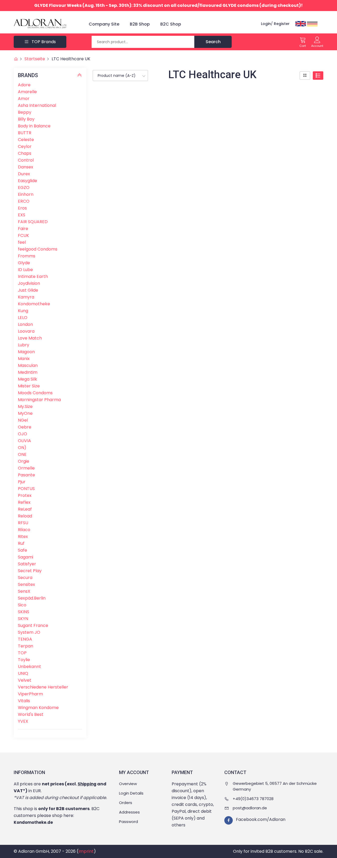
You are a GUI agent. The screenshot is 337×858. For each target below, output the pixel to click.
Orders (125, 802)
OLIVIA (24, 441)
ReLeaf (25, 509)
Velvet (24, 680)
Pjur (22, 482)
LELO (22, 318)
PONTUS (26, 489)
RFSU (23, 523)
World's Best (30, 714)
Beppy (24, 112)
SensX (24, 591)
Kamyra (26, 297)
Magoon (26, 352)
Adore (24, 85)
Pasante (26, 475)
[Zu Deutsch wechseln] (312, 23)
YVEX (23, 721)
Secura (25, 578)
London (25, 324)
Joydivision (29, 283)
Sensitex (26, 584)
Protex (25, 495)
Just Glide (28, 290)
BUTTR (24, 133)
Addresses (129, 812)
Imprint (86, 851)
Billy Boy (26, 119)
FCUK (23, 235)
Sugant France (33, 625)
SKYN (23, 619)
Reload (25, 516)
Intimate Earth (33, 276)
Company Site (104, 24)
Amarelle (27, 92)
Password (128, 821)
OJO (22, 434)
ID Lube (25, 270)
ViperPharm (30, 694)
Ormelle (26, 468)
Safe (22, 550)
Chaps (24, 153)
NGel (23, 420)
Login (266, 23)
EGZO (23, 187)
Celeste (26, 140)
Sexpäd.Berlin (32, 598)
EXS (21, 215)
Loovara (26, 331)
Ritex (23, 536)
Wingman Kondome (38, 708)
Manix (24, 359)
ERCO (23, 201)
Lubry (23, 345)
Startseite (34, 59)
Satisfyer (27, 564)
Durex (24, 174)
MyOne (25, 413)
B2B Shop (140, 24)
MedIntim (27, 372)
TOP (22, 653)
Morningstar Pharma (39, 400)
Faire (23, 229)
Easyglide (27, 181)
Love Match (30, 338)
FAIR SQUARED (33, 222)
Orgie (23, 461)
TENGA (25, 639)
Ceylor (25, 146)
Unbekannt (29, 667)
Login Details (131, 793)
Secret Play (30, 571)
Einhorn (25, 194)
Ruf (21, 543)
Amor (23, 99)
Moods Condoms (35, 393)
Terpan (25, 646)
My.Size (25, 406)
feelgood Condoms (37, 249)
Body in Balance (34, 126)
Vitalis (24, 701)
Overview (128, 783)
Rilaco (24, 530)
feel (22, 242)
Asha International (37, 105)
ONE (22, 454)
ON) (22, 448)
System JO (29, 632)
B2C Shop (170, 24)
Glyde (24, 263)
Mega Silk (27, 379)
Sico (22, 605)
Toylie (24, 660)
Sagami (25, 557)
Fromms (26, 256)
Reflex (24, 502)
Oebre (24, 427)
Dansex (25, 167)
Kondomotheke (34, 304)
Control (26, 160)
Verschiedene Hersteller (43, 687)
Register (282, 23)
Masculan (28, 365)
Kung (23, 311)
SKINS (23, 612)
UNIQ (23, 673)
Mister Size (29, 386)
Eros (22, 208)
